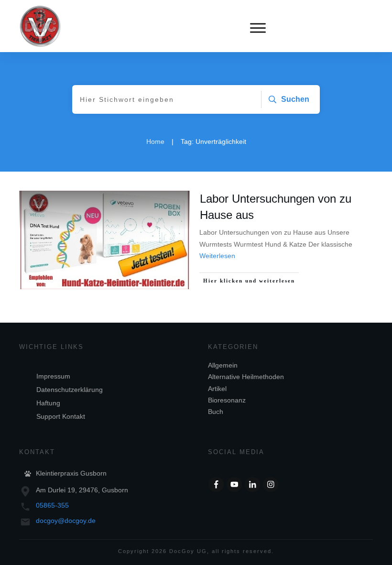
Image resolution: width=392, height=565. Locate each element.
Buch (215, 411)
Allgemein (223, 365)
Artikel (217, 388)
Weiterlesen (217, 256)
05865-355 (52, 505)
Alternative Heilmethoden (246, 376)
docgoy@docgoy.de (66, 520)
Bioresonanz (227, 400)
